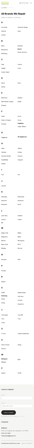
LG (2, 222)
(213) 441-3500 (24, 3)
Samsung (4, 296)
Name (2, 395)
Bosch (20, 49)
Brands (6, 443)
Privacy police (16, 443)
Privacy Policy (21, 416)
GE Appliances (22, 137)
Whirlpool (4, 359)
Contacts (10, 443)
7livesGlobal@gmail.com (8, 436)
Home (2, 443)
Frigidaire (21, 123)
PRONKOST (30, 443)
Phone (3, 403)
